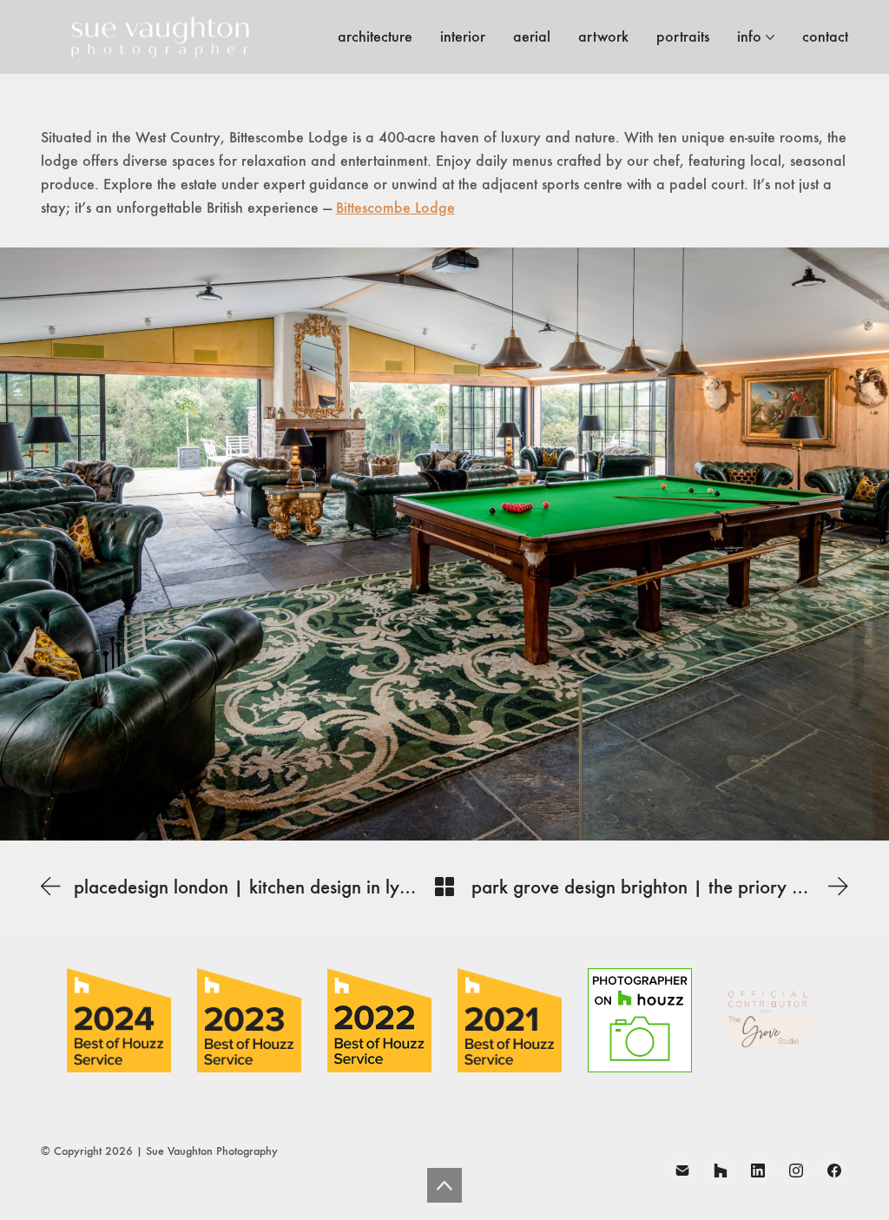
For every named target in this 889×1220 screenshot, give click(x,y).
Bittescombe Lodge (395, 207)
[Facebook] (834, 1170)
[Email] (682, 1170)
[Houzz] (720, 1170)
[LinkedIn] (759, 1170)
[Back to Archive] (444, 886)
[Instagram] (796, 1170)
